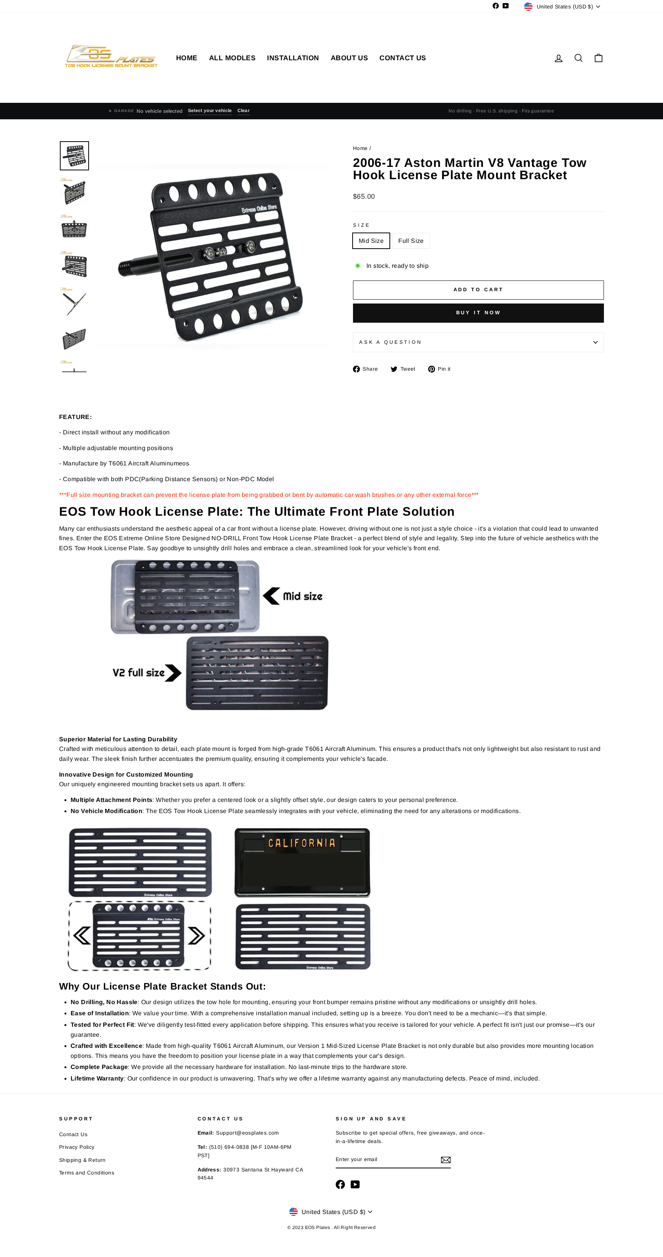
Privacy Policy (77, 1147)
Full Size (411, 241)
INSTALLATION (293, 58)
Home (361, 148)
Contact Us (73, 1134)
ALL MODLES (232, 58)
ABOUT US (349, 58)
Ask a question (390, 342)
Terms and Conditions (86, 1173)
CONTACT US (402, 58)
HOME (187, 58)
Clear (243, 110)
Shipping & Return (82, 1160)
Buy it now (478, 312)
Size (361, 225)
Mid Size (371, 241)
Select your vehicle (210, 110)
